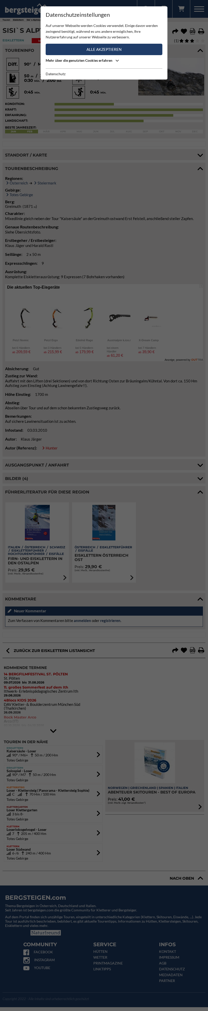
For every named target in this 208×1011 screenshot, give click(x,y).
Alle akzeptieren (104, 49)
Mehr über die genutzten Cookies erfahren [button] (79, 60)
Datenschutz (55, 74)
